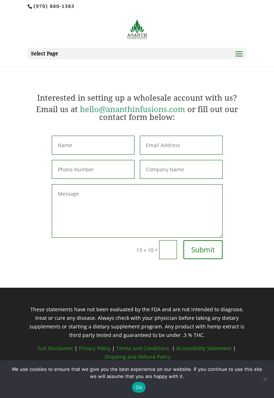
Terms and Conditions (143, 348)
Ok (139, 387)
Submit (203, 250)
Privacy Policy (95, 348)
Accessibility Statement (204, 348)
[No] (265, 379)
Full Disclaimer (55, 348)
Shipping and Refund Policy (138, 356)
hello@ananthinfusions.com (133, 109)
